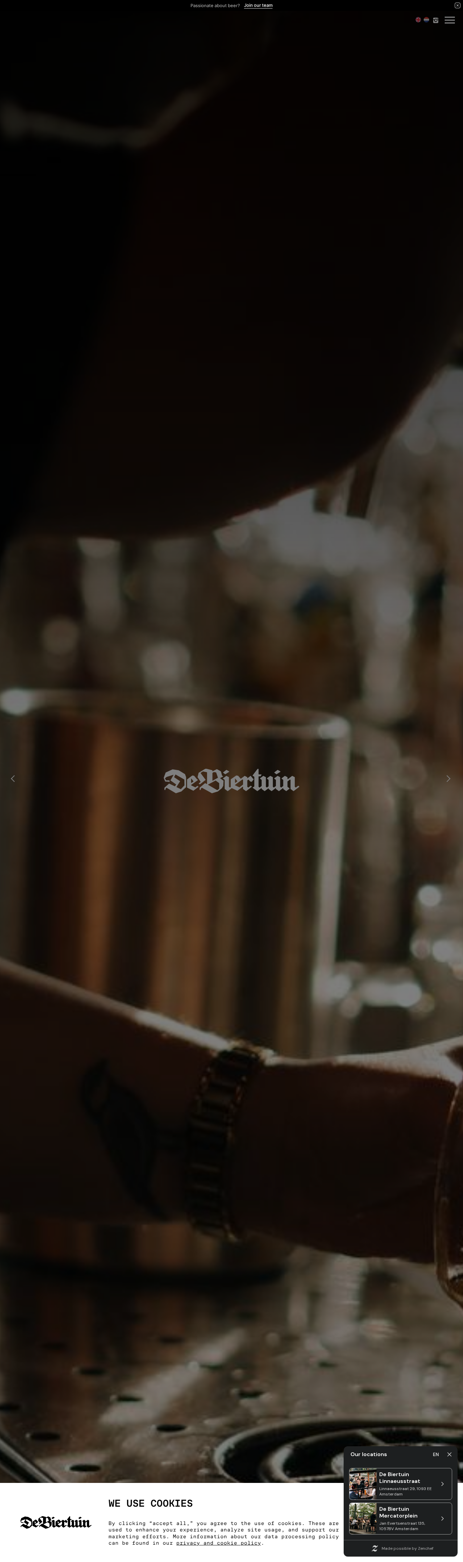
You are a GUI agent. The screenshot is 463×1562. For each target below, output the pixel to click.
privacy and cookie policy (218, 1543)
